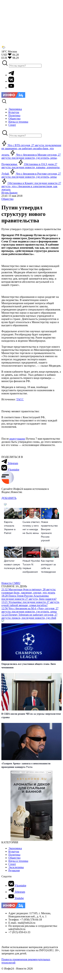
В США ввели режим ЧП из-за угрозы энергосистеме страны (31, 716)
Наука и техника (18, 860)
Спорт (12, 864)
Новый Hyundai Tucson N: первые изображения (31, 566)
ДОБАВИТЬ (8, 498)
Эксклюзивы (16, 867)
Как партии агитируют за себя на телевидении (48, 566)
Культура (13, 851)
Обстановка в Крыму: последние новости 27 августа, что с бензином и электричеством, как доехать (31, 186)
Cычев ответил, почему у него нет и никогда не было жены (31, 527)
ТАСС (20, 399)
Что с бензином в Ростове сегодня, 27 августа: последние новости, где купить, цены (31, 175)
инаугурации (17, 438)
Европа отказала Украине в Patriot (9, 527)
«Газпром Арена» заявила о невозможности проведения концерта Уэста (25, 765)
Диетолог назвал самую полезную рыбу (13, 564)
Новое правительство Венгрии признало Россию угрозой (49, 531)
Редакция (14, 870)
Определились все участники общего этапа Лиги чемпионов (28, 666)
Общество (7, 198)
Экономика (15, 848)
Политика (14, 854)
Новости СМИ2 (10, 583)
